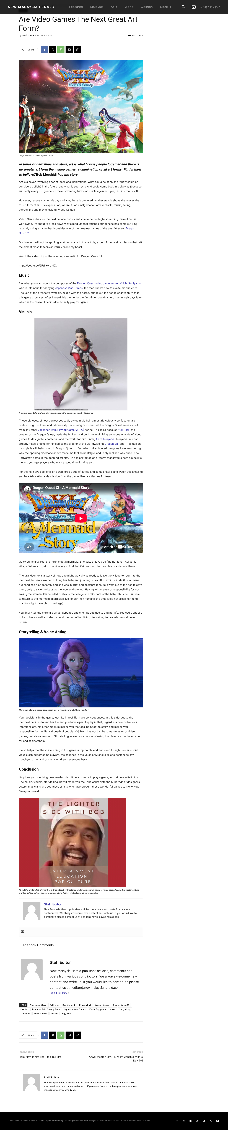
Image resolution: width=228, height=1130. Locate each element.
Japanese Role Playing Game (46, 1009)
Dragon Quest (102, 1005)
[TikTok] (197, 1121)
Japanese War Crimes (69, 288)
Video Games (40, 1013)
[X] (52, 49)
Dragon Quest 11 (121, 1005)
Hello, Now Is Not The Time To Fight (40, 1056)
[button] (183, 7)
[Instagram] (183, 1121)
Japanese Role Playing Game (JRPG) (61, 429)
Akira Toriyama (105, 439)
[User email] (22, 932)
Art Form (54, 1005)
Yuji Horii (123, 429)
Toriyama (25, 1013)
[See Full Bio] (69, 993)
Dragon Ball (112, 443)
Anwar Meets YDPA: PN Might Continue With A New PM (116, 1058)
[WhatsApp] (60, 49)
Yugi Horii (66, 1013)
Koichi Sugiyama (130, 283)
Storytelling (125, 1009)
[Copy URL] (77, 49)
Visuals (54, 1013)
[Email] (69, 49)
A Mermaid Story (38, 1005)
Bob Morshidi (69, 1005)
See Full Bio (58, 993)
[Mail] (190, 1121)
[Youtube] (217, 1121)
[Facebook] (44, 49)
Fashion (24, 1009)
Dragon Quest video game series (97, 283)
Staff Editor (28, 35)
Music (112, 1009)
